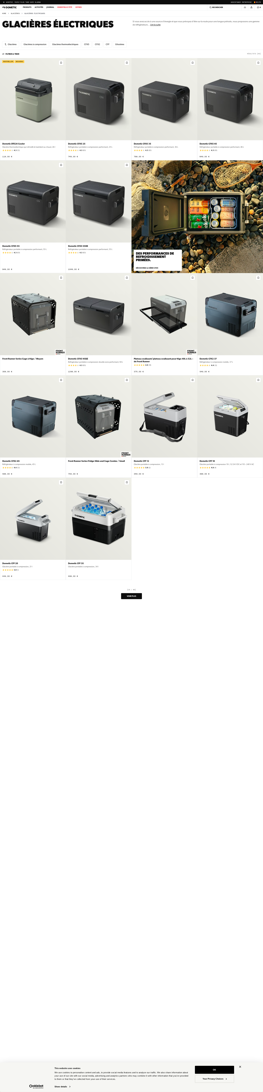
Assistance (236, 2)
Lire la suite (155, 24)
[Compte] (251, 7)
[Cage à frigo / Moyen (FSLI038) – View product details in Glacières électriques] (33, 324)
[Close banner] (240, 1067)
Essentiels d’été (64, 7)
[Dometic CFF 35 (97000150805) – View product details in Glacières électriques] (99, 529)
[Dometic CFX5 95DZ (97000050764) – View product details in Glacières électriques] (99, 324)
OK (214, 1070)
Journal (50, 7)
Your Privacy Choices (213, 1078)
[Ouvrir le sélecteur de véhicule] (244, 7)
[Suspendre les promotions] (3, 2)
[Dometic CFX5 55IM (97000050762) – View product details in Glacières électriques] (99, 216)
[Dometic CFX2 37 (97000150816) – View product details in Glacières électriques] (230, 324)
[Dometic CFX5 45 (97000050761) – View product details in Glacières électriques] (230, 109)
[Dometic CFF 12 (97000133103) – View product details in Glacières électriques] (164, 426)
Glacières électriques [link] (34, 13)
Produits (27, 7)
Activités (39, 7)
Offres (78, 7)
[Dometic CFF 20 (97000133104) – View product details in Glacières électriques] (33, 529)
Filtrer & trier (12, 54)
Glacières (15, 13)
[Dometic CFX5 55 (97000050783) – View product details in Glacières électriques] (33, 216)
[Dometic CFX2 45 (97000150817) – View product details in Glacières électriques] (33, 426)
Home (4, 13)
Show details (61, 1086)
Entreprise (247, 2)
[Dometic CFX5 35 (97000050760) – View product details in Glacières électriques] (164, 109)
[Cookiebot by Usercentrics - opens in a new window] (36, 1087)
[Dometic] (9, 7)
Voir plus (131, 596)
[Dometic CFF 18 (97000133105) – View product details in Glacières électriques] (230, 426)
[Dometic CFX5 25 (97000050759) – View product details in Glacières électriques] (99, 109)
